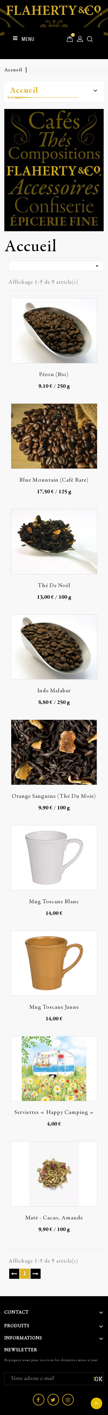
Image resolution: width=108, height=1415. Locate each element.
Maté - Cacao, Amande (54, 1218)
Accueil (24, 90)
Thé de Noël (54, 586)
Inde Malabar (54, 691)
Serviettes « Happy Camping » (54, 1113)
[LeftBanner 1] (54, 170)
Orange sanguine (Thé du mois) (54, 796)
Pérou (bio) (54, 375)
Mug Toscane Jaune (54, 1007)
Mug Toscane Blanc (54, 902)
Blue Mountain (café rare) (54, 480)
